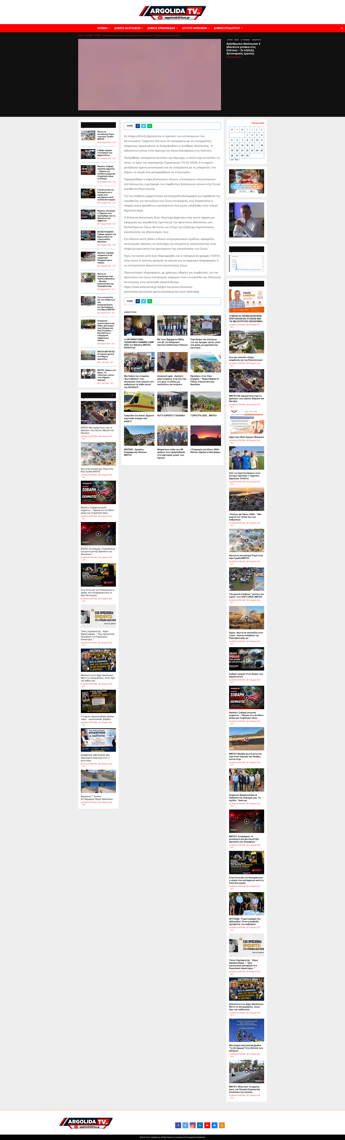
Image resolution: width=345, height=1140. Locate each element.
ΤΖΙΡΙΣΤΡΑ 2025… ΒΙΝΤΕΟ (203, 415)
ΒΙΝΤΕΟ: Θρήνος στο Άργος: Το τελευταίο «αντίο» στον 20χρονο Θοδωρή (106, 375)
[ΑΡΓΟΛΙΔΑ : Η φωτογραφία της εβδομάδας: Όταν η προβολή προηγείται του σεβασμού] (246, 903)
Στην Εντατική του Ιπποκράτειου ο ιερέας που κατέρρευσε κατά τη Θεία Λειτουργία (106, 195)
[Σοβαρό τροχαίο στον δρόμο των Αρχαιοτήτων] (88, 154)
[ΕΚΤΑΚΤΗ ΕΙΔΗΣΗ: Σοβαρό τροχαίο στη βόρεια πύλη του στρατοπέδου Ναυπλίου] (88, 235)
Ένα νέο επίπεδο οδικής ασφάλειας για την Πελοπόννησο (246, 358)
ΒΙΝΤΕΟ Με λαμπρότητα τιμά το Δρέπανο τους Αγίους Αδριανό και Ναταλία (97, 430)
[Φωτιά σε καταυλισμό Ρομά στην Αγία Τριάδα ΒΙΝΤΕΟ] (88, 135)
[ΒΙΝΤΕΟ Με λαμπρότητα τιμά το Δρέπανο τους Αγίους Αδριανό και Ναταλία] (98, 412)
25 (262, 150)
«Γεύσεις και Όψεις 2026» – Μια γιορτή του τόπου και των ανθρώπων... (245, 517)
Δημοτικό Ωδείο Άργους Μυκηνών (246, 437)
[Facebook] (178, 1125)
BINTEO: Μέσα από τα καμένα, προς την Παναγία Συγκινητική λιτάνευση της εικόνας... (244, 1089)
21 (242, 150)
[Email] (215, 1125)
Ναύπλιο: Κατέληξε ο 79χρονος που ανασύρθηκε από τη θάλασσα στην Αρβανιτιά (106, 216)
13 (237, 145)
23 (252, 150)
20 (237, 150)
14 (242, 145)
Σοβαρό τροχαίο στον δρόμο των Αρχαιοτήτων (104, 152)
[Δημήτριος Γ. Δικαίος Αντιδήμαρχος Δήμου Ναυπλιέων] (98, 781)
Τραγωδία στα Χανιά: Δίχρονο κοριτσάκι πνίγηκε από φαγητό (139, 418)
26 (232, 156)
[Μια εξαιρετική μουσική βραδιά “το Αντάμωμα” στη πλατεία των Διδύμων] (246, 1030)
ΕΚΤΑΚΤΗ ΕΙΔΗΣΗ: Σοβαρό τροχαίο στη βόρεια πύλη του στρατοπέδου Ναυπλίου (106, 237)
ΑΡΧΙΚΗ (248, 2)
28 (242, 156)
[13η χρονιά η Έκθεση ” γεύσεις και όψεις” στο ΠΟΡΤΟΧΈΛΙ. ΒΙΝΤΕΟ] (246, 579)
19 (232, 150)
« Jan (231, 160)
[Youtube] (207, 1125)
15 (247, 145)
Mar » (237, 160)
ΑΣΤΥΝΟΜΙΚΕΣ (245, 40)
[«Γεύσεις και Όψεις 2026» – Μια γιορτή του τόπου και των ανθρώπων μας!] (246, 499)
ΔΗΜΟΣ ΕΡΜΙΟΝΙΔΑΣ (279, 2)
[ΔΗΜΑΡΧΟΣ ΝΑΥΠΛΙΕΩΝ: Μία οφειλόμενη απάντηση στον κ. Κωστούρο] (98, 740)
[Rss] (222, 1125)
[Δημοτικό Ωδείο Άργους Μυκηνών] (246, 422)
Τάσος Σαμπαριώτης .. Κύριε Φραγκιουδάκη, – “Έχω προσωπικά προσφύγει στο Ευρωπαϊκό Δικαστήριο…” (97, 635)
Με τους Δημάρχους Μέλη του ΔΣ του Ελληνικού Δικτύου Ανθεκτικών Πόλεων (172, 342)
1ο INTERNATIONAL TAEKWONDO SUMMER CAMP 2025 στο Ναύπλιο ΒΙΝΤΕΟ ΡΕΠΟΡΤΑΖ (139, 343)
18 (262, 145)
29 (247, 156)
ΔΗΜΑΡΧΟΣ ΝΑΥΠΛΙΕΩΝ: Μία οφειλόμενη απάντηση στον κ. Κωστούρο (95, 758)
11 (262, 140)
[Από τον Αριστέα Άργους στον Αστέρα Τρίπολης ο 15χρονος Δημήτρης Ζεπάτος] (246, 457)
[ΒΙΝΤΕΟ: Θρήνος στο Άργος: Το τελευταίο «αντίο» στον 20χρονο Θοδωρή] (88, 374)
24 (257, 150)
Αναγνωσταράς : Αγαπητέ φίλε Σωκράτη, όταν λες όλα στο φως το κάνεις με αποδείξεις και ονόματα (171, 380)
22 (247, 150)
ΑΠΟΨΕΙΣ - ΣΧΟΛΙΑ (233, 40)
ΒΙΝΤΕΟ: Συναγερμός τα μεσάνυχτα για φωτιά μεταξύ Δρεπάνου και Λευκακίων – (98, 551)
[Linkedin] (200, 1125)
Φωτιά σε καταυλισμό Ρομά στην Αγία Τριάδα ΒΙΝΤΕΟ (97, 470)
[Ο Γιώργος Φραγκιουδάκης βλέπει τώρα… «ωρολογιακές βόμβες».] (98, 701)
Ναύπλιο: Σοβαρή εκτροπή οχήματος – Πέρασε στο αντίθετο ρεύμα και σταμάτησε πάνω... (97, 510)
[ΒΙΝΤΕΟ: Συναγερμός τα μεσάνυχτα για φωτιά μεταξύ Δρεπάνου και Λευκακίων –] (98, 533)
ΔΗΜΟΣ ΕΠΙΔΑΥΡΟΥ (312, 2)
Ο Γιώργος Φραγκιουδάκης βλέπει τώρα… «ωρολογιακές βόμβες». (97, 717)
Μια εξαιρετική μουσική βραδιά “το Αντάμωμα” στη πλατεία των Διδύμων (246, 1048)
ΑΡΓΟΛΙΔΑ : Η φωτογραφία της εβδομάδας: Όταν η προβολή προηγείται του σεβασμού (245, 922)
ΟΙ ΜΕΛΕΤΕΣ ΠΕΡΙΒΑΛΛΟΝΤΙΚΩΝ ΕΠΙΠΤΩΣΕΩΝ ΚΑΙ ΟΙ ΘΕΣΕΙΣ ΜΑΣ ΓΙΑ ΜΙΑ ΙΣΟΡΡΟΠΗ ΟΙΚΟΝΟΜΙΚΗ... (246, 319)
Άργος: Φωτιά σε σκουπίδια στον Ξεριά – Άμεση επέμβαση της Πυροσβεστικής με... (246, 635)
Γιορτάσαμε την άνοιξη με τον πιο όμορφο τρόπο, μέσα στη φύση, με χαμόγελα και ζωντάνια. (205, 343)
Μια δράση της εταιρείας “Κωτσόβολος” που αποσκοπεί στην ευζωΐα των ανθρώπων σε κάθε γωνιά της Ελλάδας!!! (139, 382)
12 (232, 145)
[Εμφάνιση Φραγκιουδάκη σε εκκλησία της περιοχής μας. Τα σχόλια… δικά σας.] (246, 780)
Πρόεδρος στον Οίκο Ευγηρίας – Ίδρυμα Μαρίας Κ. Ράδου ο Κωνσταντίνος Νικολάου (204, 380)
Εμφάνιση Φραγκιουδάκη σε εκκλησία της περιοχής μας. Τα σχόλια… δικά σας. (245, 798)
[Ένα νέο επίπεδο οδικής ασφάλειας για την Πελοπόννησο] (246, 342)
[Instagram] (193, 1125)
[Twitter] (185, 1125)
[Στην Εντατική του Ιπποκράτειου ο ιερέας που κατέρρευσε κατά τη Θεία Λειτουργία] (88, 193)
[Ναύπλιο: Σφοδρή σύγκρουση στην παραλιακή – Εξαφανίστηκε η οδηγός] (88, 256)
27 (237, 156)
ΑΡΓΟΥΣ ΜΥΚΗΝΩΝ (296, 2)
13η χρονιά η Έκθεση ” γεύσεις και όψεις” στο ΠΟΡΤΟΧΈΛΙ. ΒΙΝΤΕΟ (246, 595)
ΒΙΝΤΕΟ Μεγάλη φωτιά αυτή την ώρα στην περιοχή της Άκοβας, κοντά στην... (245, 756)
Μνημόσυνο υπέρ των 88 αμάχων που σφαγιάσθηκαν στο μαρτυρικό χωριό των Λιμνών (171, 453)
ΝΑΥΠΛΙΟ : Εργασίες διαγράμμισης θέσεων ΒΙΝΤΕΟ (135, 452)
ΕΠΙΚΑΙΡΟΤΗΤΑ (256, 40)
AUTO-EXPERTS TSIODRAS (171, 415)
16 (252, 145)
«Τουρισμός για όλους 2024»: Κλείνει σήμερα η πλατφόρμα (205, 451)
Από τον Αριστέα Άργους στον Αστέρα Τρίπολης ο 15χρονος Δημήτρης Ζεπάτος (244, 476)
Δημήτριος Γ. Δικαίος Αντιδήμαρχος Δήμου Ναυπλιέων (97, 797)
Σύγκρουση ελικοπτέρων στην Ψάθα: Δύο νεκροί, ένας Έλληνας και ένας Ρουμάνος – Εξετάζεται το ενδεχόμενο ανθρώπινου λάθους (105, 331)
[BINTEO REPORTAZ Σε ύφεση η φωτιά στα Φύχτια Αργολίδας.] (88, 355)
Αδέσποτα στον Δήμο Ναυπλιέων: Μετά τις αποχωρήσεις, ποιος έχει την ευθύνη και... (98, 678)
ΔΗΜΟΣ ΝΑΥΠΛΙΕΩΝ (261, 2)
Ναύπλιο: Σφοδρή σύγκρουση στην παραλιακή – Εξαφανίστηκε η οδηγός (105, 258)
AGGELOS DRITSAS (90, 436)
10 (257, 140)
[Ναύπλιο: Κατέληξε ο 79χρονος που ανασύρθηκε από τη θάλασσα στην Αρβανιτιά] (88, 214)
